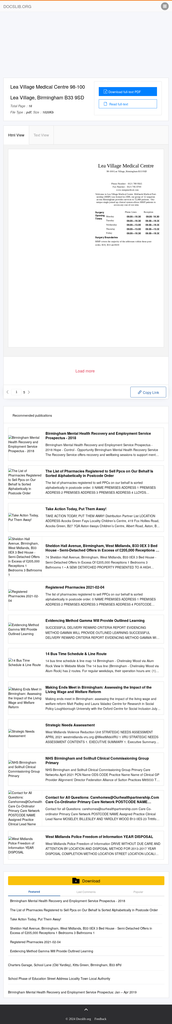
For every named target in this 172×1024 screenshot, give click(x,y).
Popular (138, 892)
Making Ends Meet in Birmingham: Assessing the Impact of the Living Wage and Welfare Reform (98, 689)
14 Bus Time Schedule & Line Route (76, 654)
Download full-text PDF (124, 92)
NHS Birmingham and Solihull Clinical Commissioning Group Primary (97, 760)
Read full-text (118, 104)
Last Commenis (86, 892)
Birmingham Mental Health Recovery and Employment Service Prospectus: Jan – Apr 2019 (72, 992)
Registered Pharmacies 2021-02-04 (74, 587)
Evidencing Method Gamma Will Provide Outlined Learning (95, 620)
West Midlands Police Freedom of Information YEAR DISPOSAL (99, 836)
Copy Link (150, 392)
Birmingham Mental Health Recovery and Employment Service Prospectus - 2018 (98, 435)
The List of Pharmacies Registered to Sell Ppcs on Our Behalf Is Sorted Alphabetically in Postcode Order (99, 473)
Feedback (100, 1019)
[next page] (29, 392)
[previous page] (7, 392)
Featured (34, 892)
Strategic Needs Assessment (70, 725)
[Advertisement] (86, 46)
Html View (16, 135)
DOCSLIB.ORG (17, 6)
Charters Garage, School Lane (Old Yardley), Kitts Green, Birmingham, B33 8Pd (64, 965)
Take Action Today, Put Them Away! (75, 509)
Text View (41, 135)
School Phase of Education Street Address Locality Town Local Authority (59, 978)
